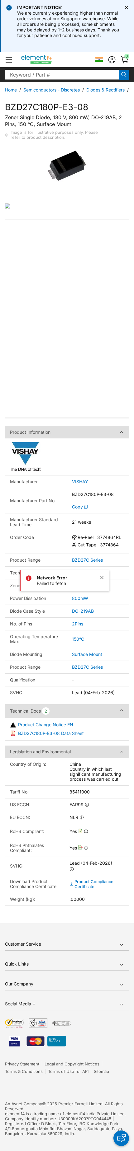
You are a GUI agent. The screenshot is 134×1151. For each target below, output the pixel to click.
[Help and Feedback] (121, 1138)
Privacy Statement (22, 1063)
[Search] (124, 75)
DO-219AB (83, 611)
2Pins (77, 623)
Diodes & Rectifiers (105, 89)
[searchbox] (62, 75)
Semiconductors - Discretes (51, 89)
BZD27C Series (87, 560)
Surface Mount (87, 654)
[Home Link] (48, 59)
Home (11, 89)
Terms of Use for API (68, 1071)
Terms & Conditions (24, 1071)
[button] (8, 59)
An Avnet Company (23, 1103)
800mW (80, 598)
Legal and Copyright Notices (72, 1063)
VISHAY (80, 481)
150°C (78, 639)
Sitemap (101, 1071)
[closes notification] (126, 7)
